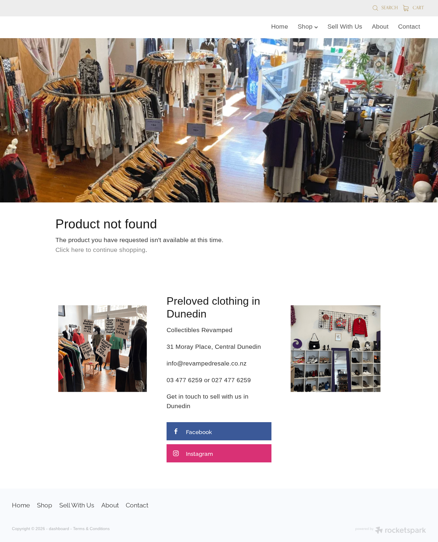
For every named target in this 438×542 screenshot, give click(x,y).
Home (279, 26)
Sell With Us (344, 26)
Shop (306, 26)
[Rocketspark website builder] (390, 531)
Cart (417, 7)
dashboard (59, 528)
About (380, 26)
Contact (409, 26)
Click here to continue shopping (100, 249)
